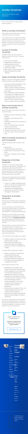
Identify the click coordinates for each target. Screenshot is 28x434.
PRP (10, 367)
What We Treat (10, 21)
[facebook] (10, 417)
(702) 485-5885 (15, 380)
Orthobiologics (13, 365)
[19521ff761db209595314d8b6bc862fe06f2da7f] (22, 345)
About (11, 353)
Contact (11, 371)
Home (3, 21)
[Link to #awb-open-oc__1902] (25, 2)
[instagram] (10, 423)
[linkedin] (10, 426)
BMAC (11, 369)
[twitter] (10, 420)
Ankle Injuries (18, 21)
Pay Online (12, 376)
